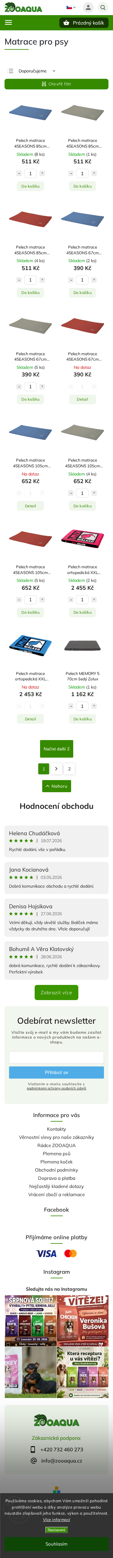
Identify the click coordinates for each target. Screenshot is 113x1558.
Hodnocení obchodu (57, 806)
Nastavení (56, 1530)
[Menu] (8, 22)
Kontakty (56, 1129)
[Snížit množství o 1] (19, 173)
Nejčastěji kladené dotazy (56, 1186)
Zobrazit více (56, 992)
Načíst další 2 (57, 748)
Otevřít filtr (60, 84)
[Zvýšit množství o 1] (42, 173)
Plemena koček (56, 1162)
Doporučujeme (33, 71)
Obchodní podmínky (56, 1170)
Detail (82, 399)
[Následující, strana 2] (56, 768)
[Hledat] (103, 7)
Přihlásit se (56, 1072)
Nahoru (59, 786)
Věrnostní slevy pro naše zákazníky (56, 1137)
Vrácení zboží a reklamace (56, 1194)
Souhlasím (56, 1544)
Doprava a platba (56, 1178)
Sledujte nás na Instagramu (56, 1289)
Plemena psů (57, 1153)
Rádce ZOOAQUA (56, 1145)
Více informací (56, 1519)
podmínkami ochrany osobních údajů (56, 1088)
